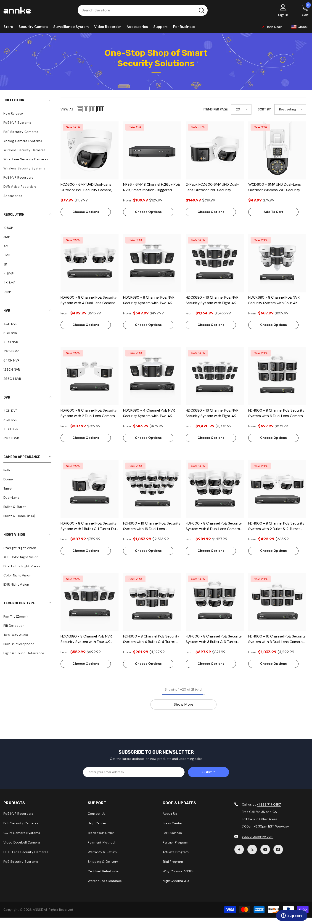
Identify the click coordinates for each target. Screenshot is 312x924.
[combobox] (137, 10)
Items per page (216, 109)
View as (67, 109)
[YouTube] (265, 849)
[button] (80, 109)
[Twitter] (252, 849)
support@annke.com (257, 836)
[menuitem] (27, 113)
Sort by (264, 109)
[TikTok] (278, 849)
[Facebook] (239, 849)
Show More (183, 704)
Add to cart (273, 212)
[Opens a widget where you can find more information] (291, 916)
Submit (208, 772)
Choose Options (85, 212)
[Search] (143, 10)
